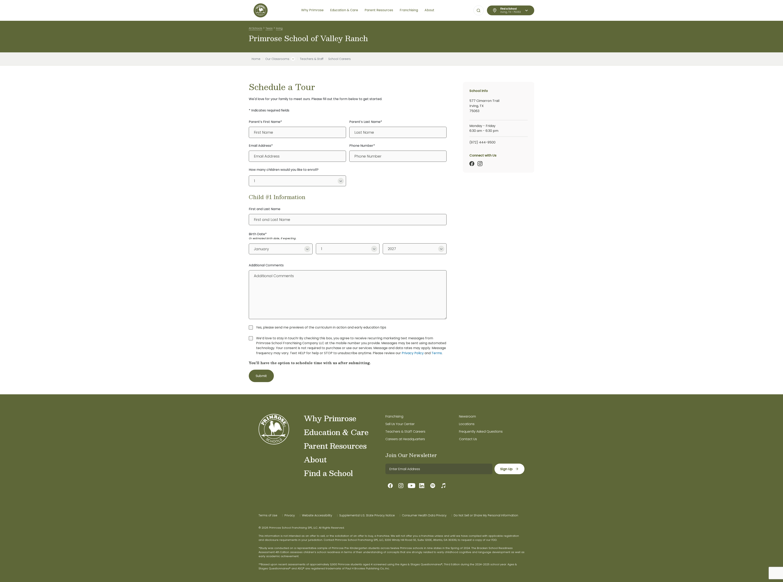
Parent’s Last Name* (365, 121)
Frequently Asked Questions (481, 431)
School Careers (339, 59)
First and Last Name (264, 209)
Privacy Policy (413, 353)
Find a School (328, 473)
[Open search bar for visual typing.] (478, 10)
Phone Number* (362, 145)
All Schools (255, 28)
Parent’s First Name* (265, 121)
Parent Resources (335, 446)
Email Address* (261, 145)
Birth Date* (258, 234)
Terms (436, 353)
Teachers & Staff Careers (405, 431)
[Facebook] (471, 163)
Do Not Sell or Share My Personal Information (486, 515)
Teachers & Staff (311, 59)
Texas (269, 28)
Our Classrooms (277, 59)
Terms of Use (268, 515)
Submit (261, 376)
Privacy (289, 515)
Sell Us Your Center (400, 424)
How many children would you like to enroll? (284, 169)
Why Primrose (330, 418)
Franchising (394, 416)
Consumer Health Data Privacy (424, 515)
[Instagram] (480, 163)
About (315, 459)
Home (256, 59)
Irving (279, 28)
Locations (466, 424)
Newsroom (467, 416)
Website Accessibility (317, 515)
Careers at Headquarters (405, 439)
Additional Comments (266, 265)
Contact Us (468, 439)
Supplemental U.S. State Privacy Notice (367, 515)
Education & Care (336, 432)
